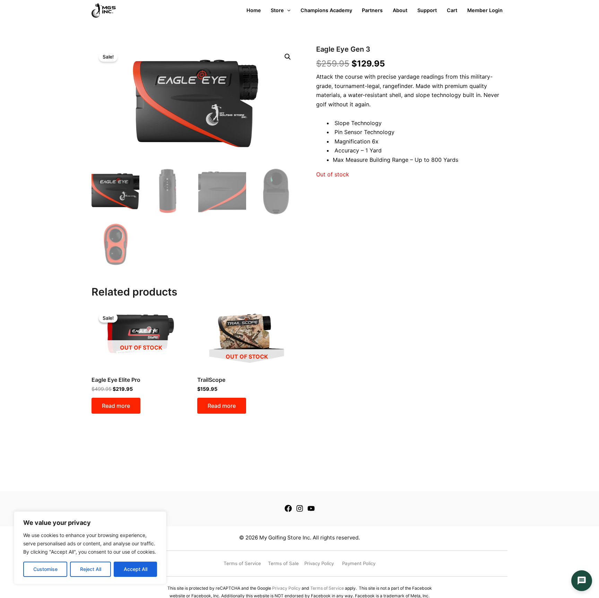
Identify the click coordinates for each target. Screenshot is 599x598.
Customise (45, 569)
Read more (116, 405)
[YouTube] (311, 508)
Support (427, 10)
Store (277, 10)
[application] (287, 10)
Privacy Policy (286, 588)
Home (253, 10)
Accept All (135, 569)
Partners (372, 10)
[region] (90, 547)
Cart (452, 10)
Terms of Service (327, 588)
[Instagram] (299, 508)
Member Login (485, 10)
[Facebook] (288, 508)
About (400, 10)
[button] (287, 57)
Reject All (90, 569)
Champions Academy (326, 10)
